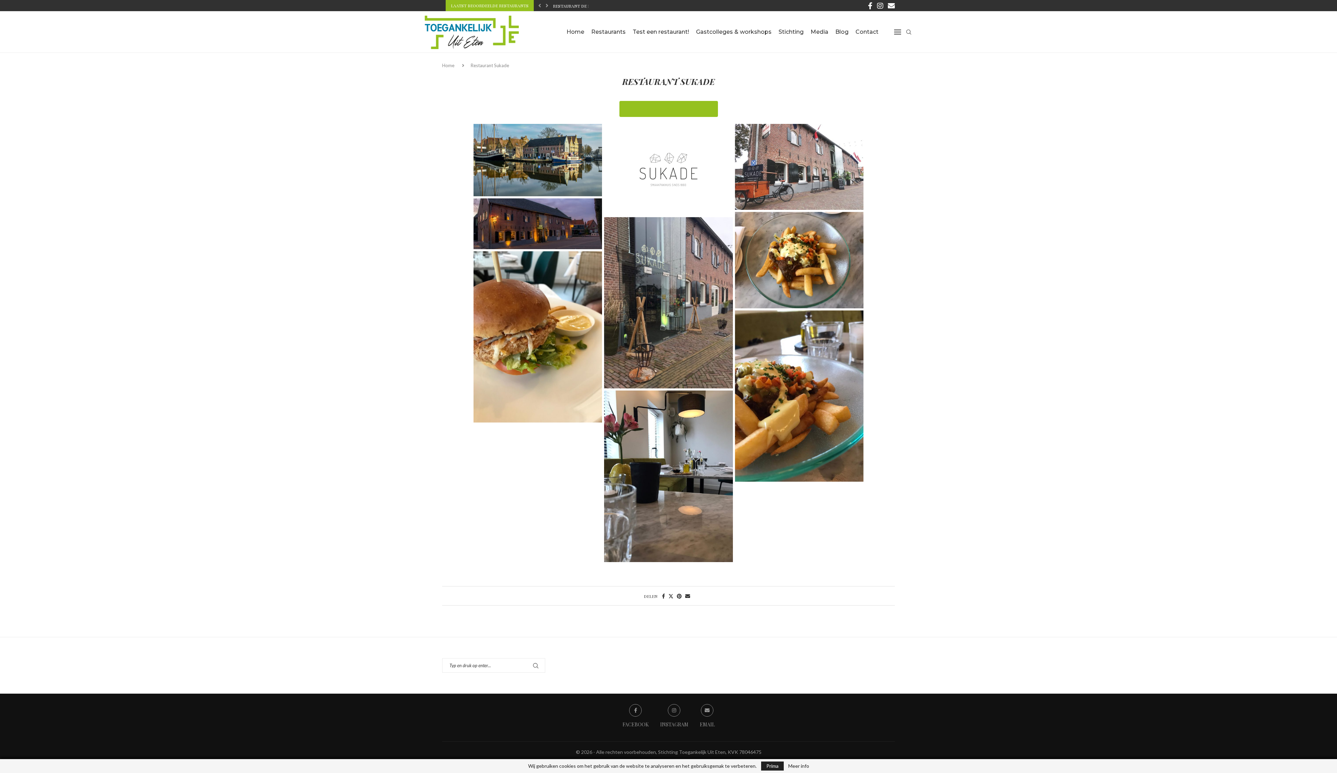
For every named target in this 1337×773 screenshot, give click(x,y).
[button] (540, 5)
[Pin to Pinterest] (679, 596)
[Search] (908, 32)
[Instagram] (880, 5)
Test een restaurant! (661, 32)
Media (819, 32)
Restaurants (608, 32)
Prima (772, 766)
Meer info (798, 766)
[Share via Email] (687, 596)
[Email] (891, 5)
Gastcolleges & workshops (734, 32)
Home (575, 32)
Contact (866, 32)
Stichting (791, 32)
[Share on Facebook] (663, 596)
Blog (842, 32)
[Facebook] (870, 5)
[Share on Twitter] (670, 596)
